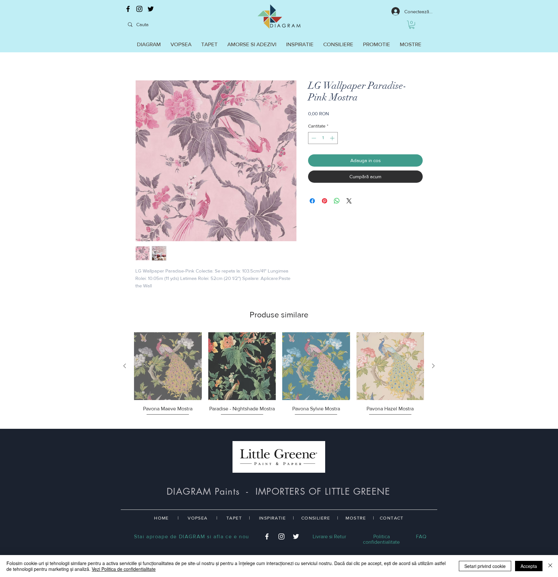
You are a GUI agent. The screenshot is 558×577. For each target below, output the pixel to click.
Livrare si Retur (329, 536)
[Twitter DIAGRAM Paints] (151, 9)
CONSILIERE (315, 517)
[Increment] (333, 138)
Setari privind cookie (485, 566)
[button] (412, 25)
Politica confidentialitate (381, 539)
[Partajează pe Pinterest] (324, 201)
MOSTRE (356, 517)
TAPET (234, 517)
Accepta (529, 566)
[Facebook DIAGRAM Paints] (128, 9)
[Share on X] (349, 201)
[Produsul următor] (433, 366)
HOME (161, 517)
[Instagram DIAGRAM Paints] (139, 9)
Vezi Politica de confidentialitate (124, 569)
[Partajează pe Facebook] (312, 201)
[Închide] (550, 566)
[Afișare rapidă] (168, 366)
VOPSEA (197, 517)
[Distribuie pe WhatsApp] (337, 201)
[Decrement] (313, 138)
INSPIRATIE (272, 517)
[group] (279, 378)
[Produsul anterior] (125, 366)
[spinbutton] (323, 138)
